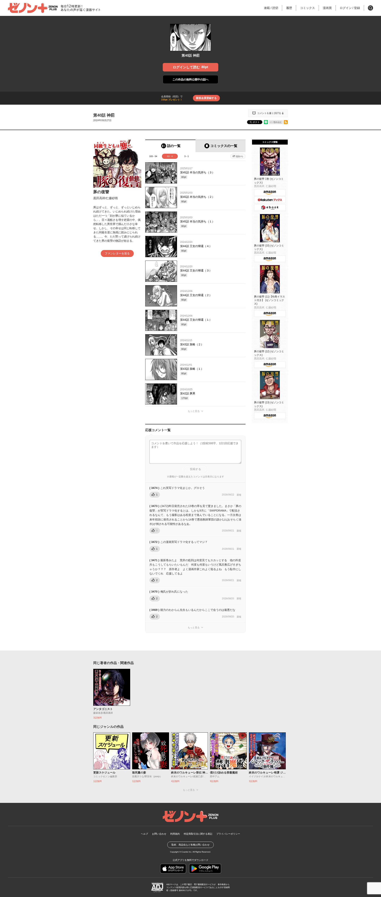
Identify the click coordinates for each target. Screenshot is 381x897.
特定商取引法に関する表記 (198, 833)
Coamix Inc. (186, 852)
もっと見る (194, 411)
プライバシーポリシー (228, 833)
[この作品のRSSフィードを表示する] (286, 122)
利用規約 (175, 833)
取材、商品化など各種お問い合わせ (190, 844)
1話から (239, 156)
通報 (239, 494)
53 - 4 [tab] (170, 156)
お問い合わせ (159, 833)
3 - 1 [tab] (186, 156)
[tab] (170, 146)
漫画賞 (327, 8)
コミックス (307, 8)
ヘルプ (144, 833)
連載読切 (271, 8)
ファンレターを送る (117, 253)
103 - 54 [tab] (153, 156)
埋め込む (277, 122)
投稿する (195, 469)
